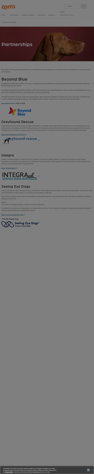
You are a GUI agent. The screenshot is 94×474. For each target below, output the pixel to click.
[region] (47, 470)
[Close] (88, 470)
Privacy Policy (9, 472)
